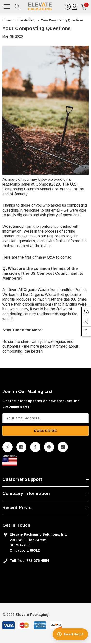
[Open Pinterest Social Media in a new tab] (49, 447)
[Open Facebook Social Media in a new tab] (35, 447)
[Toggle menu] (7, 6)
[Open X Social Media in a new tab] (7, 447)
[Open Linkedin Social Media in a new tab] (63, 447)
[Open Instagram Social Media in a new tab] (21, 447)
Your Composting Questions (36, 28)
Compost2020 (48, 184)
